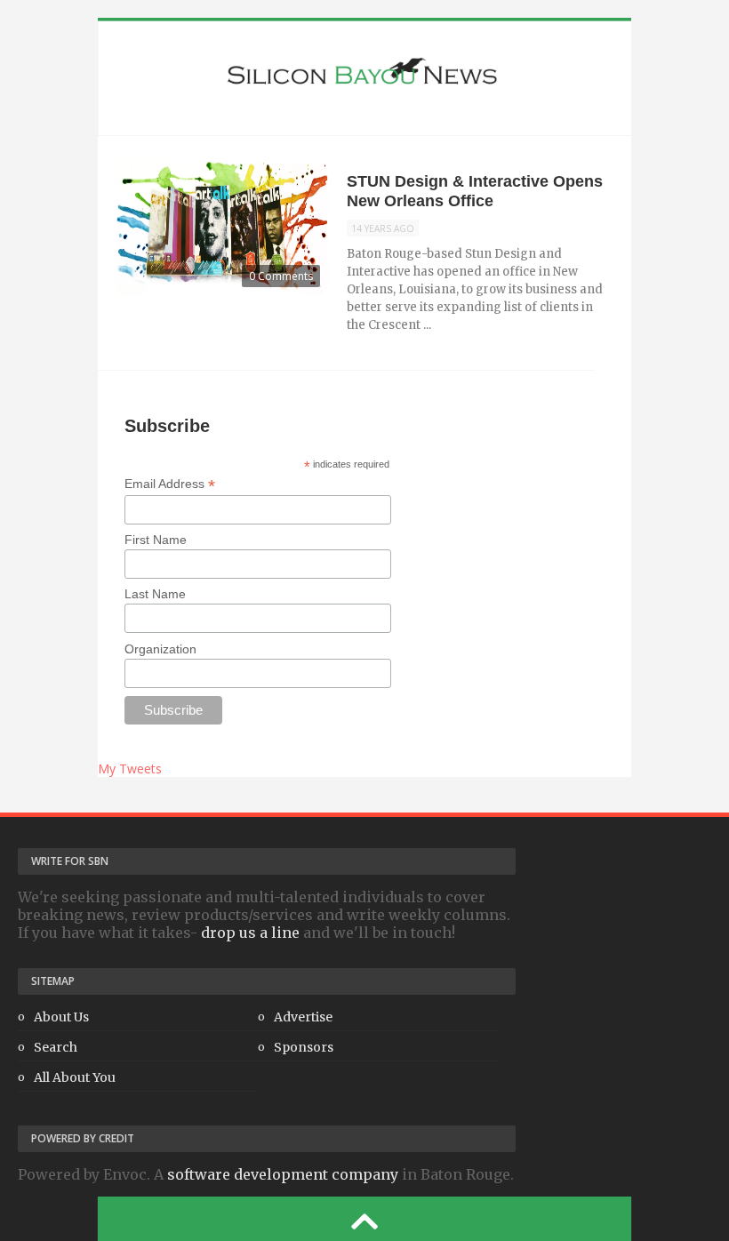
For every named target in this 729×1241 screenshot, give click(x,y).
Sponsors (303, 1047)
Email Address (169, 484)
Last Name (155, 594)
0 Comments (281, 276)
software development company (282, 1174)
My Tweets (130, 768)
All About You (75, 1077)
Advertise (303, 1017)
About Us (61, 1017)
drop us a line (250, 932)
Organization (160, 649)
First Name (155, 539)
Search (55, 1047)
